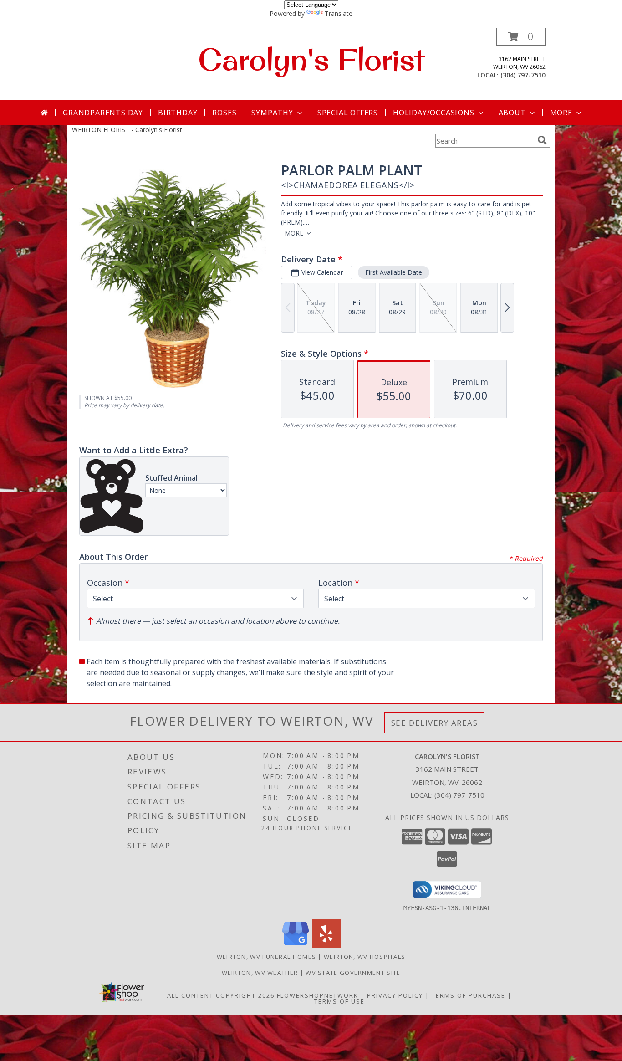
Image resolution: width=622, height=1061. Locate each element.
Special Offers (347, 113)
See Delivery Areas (434, 723)
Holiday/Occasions (433, 113)
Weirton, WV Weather (260, 973)
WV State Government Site (353, 973)
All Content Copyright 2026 (221, 995)
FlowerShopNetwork (317, 995)
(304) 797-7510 (523, 75)
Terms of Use (339, 1001)
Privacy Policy (395, 995)
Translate (338, 13)
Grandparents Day (103, 113)
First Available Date (393, 272)
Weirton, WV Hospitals (364, 957)
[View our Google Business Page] (295, 945)
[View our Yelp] (326, 945)
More (561, 113)
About (512, 113)
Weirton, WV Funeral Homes (266, 957)
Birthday (177, 113)
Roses (224, 113)
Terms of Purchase (468, 995)
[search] (542, 140)
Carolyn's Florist (311, 59)
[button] (521, 37)
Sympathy (272, 113)
